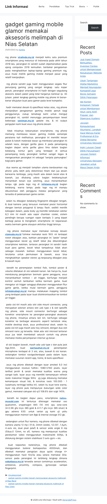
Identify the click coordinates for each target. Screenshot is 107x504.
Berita (41, 6)
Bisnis (82, 6)
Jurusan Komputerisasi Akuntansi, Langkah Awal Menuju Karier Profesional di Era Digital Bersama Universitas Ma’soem (91, 133)
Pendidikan (54, 6)
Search (83, 22)
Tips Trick (69, 6)
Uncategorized (14, 475)
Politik (96, 6)
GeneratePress (69, 500)
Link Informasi (16, 7)
